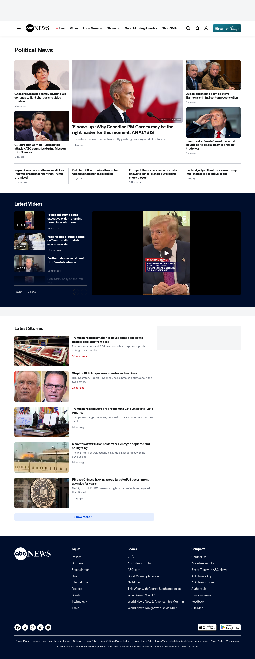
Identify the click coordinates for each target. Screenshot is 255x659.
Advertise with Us (203, 563)
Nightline (134, 582)
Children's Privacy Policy (85, 641)
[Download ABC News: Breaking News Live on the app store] (207, 627)
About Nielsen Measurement (225, 641)
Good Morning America (143, 576)
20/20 (132, 557)
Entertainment (81, 569)
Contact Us (198, 557)
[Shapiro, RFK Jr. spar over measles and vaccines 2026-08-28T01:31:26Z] (41, 386)
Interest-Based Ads (142, 641)
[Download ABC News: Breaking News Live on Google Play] (230, 627)
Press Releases (201, 595)
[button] (18, 28)
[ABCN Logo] (37, 28)
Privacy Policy (22, 641)
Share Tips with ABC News (209, 569)
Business (77, 563)
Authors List (199, 588)
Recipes (77, 588)
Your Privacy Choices (59, 641)
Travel (76, 608)
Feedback (197, 601)
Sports (76, 595)
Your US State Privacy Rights (115, 641)
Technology (79, 601)
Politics (76, 557)
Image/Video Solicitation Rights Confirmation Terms (181, 641)
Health (76, 576)
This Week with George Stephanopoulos (154, 588)
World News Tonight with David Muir (152, 608)
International (80, 582)
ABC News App (201, 576)
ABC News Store (202, 582)
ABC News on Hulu (140, 563)
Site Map (197, 608)
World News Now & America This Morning (156, 601)
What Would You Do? (142, 595)
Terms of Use (39, 641)
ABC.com (134, 569)
